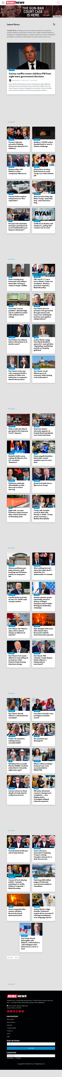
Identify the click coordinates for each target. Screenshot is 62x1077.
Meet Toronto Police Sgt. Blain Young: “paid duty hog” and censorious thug (43, 199)
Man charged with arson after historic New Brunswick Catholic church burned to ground (43, 632)
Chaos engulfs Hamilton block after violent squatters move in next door (43, 459)
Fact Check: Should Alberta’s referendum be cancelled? (18, 716)
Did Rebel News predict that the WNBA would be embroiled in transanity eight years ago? (18, 767)
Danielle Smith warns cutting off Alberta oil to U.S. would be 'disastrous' (17, 459)
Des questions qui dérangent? (40, 740)
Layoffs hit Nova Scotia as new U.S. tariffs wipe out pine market (17, 599)
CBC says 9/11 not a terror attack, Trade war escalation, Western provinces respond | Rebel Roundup (43, 283)
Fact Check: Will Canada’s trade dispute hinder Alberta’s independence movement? (43, 660)
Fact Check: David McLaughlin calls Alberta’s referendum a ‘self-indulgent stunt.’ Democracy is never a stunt (30, 943)
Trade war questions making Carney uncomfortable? (16, 741)
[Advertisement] (31, 110)
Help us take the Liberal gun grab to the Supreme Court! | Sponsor (18, 431)
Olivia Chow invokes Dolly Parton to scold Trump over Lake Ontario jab (44, 172)
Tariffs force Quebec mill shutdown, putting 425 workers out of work (43, 226)
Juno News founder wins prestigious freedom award (43, 716)
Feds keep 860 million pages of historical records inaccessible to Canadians (42, 883)
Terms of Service (11, 1022)
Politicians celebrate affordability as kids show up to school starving (16, 486)
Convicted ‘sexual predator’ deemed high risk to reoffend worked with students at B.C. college (17, 312)
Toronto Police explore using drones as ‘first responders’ (17, 198)
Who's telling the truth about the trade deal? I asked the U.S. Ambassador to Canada (43, 571)
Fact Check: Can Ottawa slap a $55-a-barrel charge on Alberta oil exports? (17, 632)
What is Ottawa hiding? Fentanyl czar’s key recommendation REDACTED (43, 767)
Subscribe (9, 1025)
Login (8, 1036)
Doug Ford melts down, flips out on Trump (43, 484)
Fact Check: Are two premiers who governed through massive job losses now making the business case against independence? (43, 313)
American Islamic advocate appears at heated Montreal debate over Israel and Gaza (43, 432)
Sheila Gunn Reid (16, 80)
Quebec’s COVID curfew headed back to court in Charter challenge (43, 144)
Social (8, 1034)
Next (16, 957)
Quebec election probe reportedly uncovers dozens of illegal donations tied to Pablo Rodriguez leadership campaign (43, 602)
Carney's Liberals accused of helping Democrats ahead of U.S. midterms (18, 145)
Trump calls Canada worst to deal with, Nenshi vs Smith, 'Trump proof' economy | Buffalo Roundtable (43, 514)
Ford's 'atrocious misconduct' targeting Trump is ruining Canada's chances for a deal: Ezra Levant (43, 855)
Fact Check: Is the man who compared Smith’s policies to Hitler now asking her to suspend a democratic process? (17, 375)
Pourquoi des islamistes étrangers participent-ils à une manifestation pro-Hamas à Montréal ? (18, 227)
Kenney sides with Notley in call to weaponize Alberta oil (17, 171)
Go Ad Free (12, 122)
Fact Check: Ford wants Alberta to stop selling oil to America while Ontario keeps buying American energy (18, 660)
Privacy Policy (10, 1019)
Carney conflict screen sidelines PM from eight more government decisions (30, 75)
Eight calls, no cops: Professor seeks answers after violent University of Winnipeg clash (18, 513)
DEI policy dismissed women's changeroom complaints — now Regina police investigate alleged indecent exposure (42, 796)
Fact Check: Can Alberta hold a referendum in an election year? (17, 342)
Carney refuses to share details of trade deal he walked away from (17, 793)
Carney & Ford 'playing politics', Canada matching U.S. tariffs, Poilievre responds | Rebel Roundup (17, 884)
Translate (18, 1058)
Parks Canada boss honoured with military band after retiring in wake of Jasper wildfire (17, 282)
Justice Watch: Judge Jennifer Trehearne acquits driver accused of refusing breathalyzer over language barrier (43, 913)
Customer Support (11, 1028)
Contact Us (10, 1031)
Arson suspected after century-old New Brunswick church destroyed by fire (17, 912)
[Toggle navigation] (3, 3)
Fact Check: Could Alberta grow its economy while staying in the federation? (43, 374)
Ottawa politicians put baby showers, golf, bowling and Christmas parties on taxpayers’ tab (17, 572)
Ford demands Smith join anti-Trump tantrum (18, 852)
